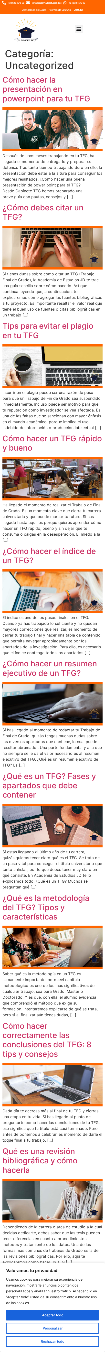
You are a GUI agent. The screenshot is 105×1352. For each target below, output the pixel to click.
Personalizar (53, 1328)
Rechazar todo (52, 1341)
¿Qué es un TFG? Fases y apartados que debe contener (49, 785)
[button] (79, 29)
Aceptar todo (52, 1315)
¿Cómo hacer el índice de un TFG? (49, 555)
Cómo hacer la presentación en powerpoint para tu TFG (46, 89)
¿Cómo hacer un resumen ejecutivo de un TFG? (49, 668)
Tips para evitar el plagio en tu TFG (47, 330)
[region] (52, 1307)
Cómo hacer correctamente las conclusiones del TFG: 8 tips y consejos (46, 1040)
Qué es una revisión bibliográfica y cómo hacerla (39, 1160)
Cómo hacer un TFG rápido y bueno (52, 443)
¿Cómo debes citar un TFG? (43, 212)
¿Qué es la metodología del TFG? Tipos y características (45, 907)
